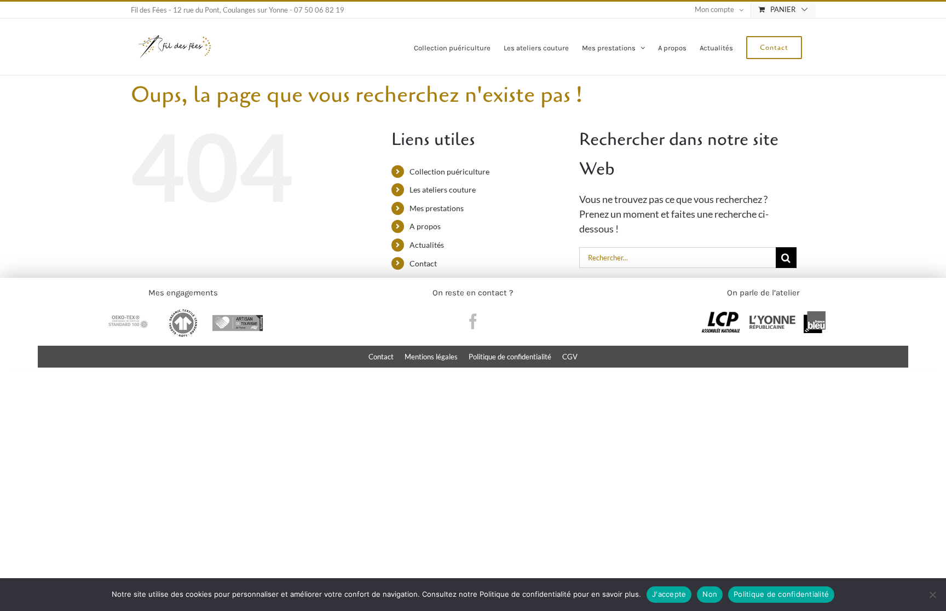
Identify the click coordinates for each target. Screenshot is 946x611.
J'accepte (669, 594)
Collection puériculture (449, 171)
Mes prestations (436, 208)
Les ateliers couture (442, 189)
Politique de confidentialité (781, 594)
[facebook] (473, 321)
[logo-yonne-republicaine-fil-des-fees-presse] (772, 316)
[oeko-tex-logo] (128, 313)
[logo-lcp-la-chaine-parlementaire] (720, 316)
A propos (425, 226)
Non (709, 594)
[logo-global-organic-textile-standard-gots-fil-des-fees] (182, 313)
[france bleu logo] (815, 316)
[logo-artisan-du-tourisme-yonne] (237, 313)
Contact (423, 263)
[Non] (932, 594)
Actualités (426, 244)
